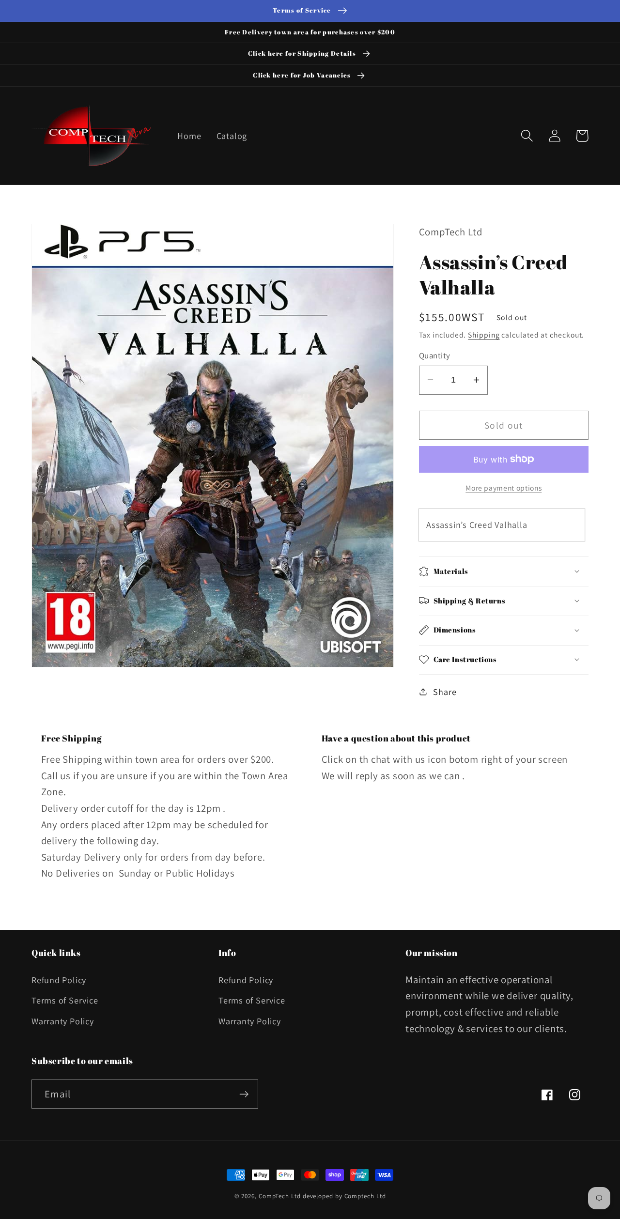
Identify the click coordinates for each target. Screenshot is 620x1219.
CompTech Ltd (280, 1196)
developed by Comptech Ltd (344, 1196)
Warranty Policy (62, 1021)
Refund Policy (58, 980)
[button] (527, 136)
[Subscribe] (244, 1094)
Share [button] (444, 691)
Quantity (434, 355)
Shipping (483, 334)
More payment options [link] (503, 487)
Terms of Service (64, 1000)
